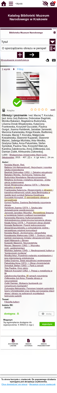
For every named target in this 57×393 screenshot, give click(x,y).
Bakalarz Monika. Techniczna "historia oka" (25, 174)
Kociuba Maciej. (14, 164)
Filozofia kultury (11, 302)
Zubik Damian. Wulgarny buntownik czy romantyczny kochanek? (23, 284)
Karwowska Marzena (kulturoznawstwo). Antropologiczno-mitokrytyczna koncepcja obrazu (28, 218)
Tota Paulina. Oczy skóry (16, 268)
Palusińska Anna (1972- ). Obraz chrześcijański (27, 263)
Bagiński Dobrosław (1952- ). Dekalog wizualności (28, 172)
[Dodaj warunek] (20, 55)
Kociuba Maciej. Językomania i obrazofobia (25, 233)
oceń (52, 109)
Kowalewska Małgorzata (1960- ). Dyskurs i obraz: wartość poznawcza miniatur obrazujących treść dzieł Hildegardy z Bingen (28, 238)
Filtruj (20, 69)
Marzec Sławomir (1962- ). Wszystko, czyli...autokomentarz (22, 246)
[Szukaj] (32, 55)
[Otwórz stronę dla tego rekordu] (28, 90)
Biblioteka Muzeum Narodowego (26, 32)
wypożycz (47, 324)
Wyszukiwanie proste (11, 60)
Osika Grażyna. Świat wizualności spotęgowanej (27, 260)
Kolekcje (25, 60)
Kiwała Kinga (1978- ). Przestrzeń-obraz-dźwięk (27, 222)
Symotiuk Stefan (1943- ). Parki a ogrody (24, 265)
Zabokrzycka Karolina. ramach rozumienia (26, 275)
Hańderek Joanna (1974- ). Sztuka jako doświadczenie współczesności (23, 208)
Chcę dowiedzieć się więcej (14, 384)
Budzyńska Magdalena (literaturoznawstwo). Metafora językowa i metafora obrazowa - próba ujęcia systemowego (27, 180)
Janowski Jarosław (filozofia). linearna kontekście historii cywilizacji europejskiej (29, 213)
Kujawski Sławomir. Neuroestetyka (20, 243)
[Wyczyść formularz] (47, 60)
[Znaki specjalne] (53, 60)
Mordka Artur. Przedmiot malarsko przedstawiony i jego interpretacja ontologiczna (28, 256)
